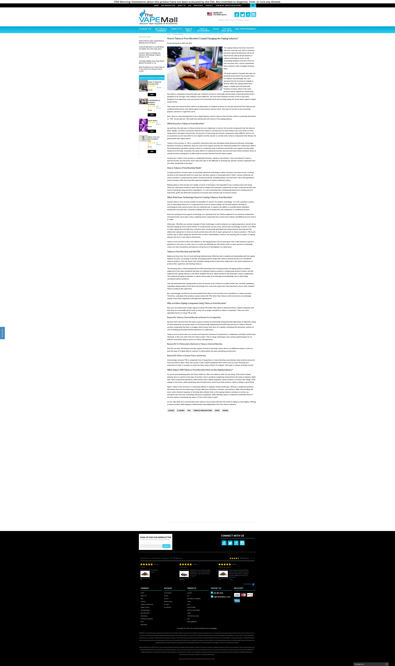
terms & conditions (147, 604)
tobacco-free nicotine (224, 116)
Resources (144, 624)
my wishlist (167, 607)
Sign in (218, 5)
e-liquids (242, 63)
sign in (166, 596)
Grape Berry (152, 121)
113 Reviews (158, 123)
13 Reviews (158, 143)
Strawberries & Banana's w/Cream (154, 102)
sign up (166, 598)
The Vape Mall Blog (177, 34)
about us (182, 5)
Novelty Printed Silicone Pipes (154, 83)
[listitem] (155, 573)
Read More (193, 577)
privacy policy (145, 607)
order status (168, 601)
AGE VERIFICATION (168, 5)
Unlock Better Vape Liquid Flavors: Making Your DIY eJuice (151, 42)
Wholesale (144, 616)
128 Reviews (158, 107)
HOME (156, 5)
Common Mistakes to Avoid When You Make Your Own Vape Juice (151, 48)
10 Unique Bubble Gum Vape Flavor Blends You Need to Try (151, 62)
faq (189, 5)
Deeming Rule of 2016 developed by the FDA (186, 269)
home (142, 593)
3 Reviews (159, 86)
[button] (251, 558)
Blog (142, 621)
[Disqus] (211, 441)
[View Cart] (253, 5)
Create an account (233, 5)
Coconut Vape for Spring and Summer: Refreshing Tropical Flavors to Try (150, 55)
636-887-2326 (218, 593)
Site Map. (214, 628)
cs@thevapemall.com (221, 597)
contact (209, 5)
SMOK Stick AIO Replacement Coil (153, 139)
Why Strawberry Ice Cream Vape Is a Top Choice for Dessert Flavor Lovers (151, 69)
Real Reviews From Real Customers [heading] (154, 558)
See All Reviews (176, 558)
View (151, 94)
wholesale (198, 5)
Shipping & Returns (147, 619)
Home (169, 34)
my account (167, 593)
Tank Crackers (145, 610)
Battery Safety (145, 613)
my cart (166, 604)
